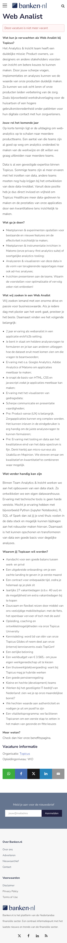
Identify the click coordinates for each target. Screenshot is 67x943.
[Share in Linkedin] (46, 774)
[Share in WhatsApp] (9, 774)
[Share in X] (33, 774)
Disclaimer (8, 885)
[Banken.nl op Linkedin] (37, 936)
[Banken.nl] (38, 3)
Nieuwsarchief (11, 861)
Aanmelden (52, 813)
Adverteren (9, 855)
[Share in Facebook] (21, 774)
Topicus (25, 754)
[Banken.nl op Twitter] (19, 936)
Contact (7, 867)
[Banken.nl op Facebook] (28, 936)
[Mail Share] (58, 774)
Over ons (8, 849)
